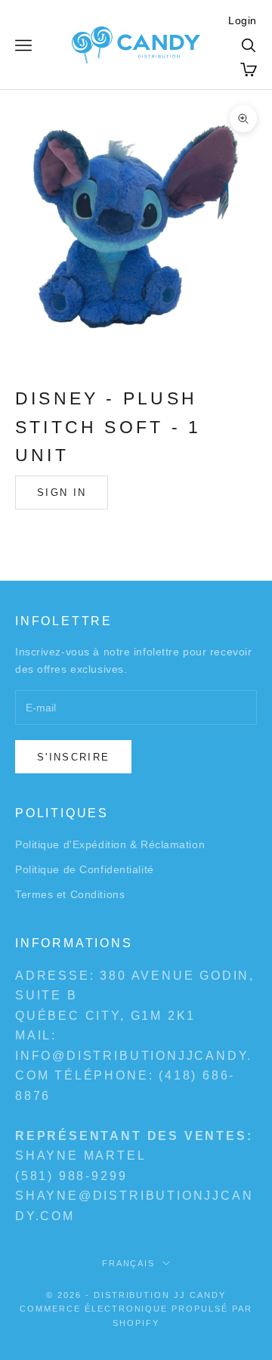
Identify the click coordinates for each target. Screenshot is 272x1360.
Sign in (61, 492)
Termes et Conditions (70, 894)
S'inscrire (73, 757)
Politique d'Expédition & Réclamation (110, 844)
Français (129, 1263)
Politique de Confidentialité (84, 869)
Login (242, 20)
